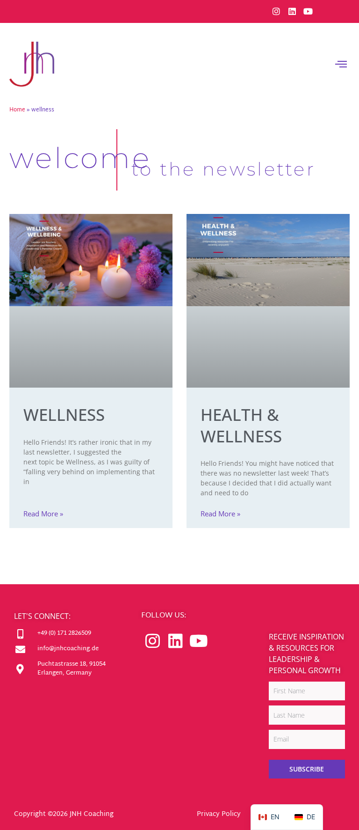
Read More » (43, 513)
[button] (341, 64)
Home (17, 110)
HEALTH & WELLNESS (241, 425)
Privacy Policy (219, 814)
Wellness (64, 415)
